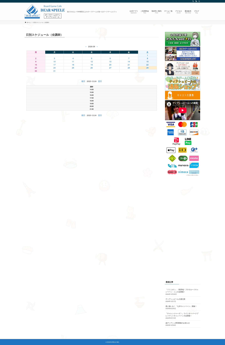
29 (147, 67)
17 (54, 64)
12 (92, 61)
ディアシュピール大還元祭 (175, 300)
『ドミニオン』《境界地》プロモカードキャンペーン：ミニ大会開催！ (182, 291)
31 (54, 71)
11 (73, 61)
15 (147, 61)
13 (110, 61)
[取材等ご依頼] (182, 60)
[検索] (198, 1)
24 (54, 67)
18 (73, 64)
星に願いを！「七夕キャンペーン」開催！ (181, 307)
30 (36, 71)
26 (92, 67)
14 (129, 61)
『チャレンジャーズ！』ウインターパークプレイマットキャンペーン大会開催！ (182, 315)
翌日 (100, 81)
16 (36, 64)
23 (36, 67)
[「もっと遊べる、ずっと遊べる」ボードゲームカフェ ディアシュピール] (45, 11)
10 (54, 61)
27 (110, 67)
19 (92, 64)
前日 (83, 81)
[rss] (195, 1)
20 (110, 64)
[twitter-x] (192, 1)
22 (147, 64)
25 (73, 67)
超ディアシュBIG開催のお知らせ (178, 324)
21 (129, 64)
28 (129, 67)
